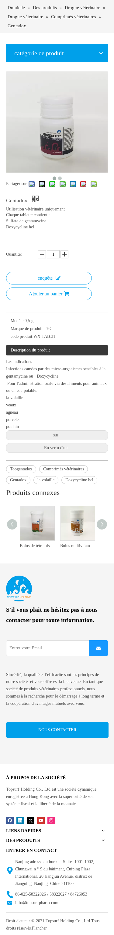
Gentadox (18, 480)
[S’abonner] (98, 648)
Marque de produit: (27, 328)
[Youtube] (41, 820)
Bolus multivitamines (77, 545)
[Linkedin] (20, 820)
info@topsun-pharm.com (36, 902)
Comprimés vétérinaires (63, 469)
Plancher (39, 928)
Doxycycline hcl (79, 480)
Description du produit (30, 350)
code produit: (22, 336)
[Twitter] (30, 820)
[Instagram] (51, 820)
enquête (45, 278)
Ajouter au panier (45, 293)
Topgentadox (21, 469)
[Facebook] (10, 820)
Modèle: (18, 320)
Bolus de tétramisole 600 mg (37, 545)
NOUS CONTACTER (57, 730)
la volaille (45, 480)
